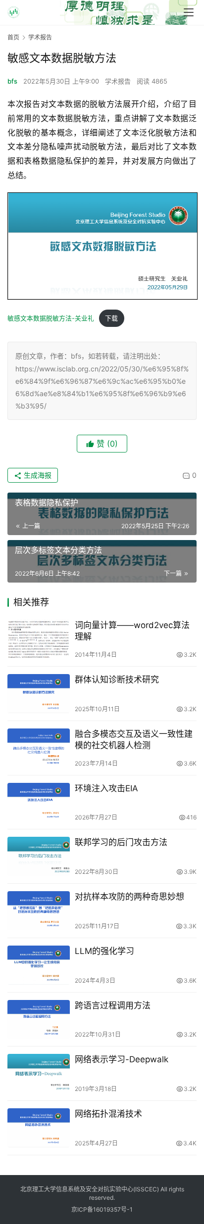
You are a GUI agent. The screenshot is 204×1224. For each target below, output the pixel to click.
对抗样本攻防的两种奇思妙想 (129, 897)
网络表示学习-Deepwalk (121, 1059)
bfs (12, 81)
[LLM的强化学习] (38, 965)
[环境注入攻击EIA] (38, 802)
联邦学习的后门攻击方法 (121, 842)
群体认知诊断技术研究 (117, 679)
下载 (111, 318)
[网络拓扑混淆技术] (38, 1127)
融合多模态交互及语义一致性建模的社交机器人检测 (134, 739)
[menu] (188, 12)
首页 (13, 37)
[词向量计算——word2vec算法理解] (38, 639)
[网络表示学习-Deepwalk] (38, 1073)
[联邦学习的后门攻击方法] (38, 856)
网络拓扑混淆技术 (108, 1114)
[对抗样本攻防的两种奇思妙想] (38, 910)
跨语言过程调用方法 (113, 1005)
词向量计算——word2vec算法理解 (132, 630)
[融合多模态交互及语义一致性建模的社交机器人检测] (38, 748)
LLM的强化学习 (104, 951)
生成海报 (36, 475)
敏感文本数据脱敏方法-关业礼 (50, 318)
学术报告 (118, 81)
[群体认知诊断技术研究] (38, 693)
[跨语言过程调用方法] (38, 1019)
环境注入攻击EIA (106, 788)
